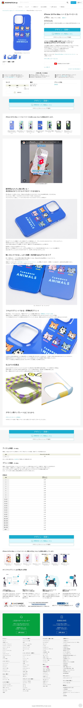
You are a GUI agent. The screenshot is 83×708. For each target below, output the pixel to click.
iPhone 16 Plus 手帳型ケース (49, 127)
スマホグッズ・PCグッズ (48, 648)
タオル (4, 676)
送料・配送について (67, 666)
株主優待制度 (65, 673)
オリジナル (20, 10)
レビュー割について (67, 653)
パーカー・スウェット (7, 644)
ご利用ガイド (65, 640)
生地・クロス (45, 657)
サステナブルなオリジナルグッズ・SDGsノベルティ (71, 643)
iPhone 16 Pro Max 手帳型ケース (40, 127)
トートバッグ (5, 663)
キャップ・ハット (26, 647)
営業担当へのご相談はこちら (63, 33)
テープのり (25, 673)
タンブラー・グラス (27, 682)
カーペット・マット (7, 689)
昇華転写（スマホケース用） (47, 313)
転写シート (45, 682)
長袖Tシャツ (5, 642)
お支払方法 (65, 663)
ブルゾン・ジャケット (7, 645)
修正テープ (25, 674)
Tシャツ (4, 640)
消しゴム (25, 676)
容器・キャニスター (27, 689)
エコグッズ (45, 673)
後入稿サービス (66, 657)
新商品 (45, 666)
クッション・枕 (6, 679)
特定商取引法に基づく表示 (68, 687)
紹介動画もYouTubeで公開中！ (64, 63)
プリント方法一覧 (66, 682)
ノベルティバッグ (6, 671)
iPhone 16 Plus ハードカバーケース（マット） (30, 127)
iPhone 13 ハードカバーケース (65, 560)
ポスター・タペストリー (7, 685)
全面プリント (45, 681)
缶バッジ (45, 644)
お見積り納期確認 (66, 648)
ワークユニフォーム (7, 655)
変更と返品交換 (68, 668)
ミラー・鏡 (45, 653)
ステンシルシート (26, 668)
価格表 (63, 17)
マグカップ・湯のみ (27, 681)
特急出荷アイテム (46, 671)
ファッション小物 (26, 640)
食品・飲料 (45, 686)
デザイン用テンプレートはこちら (51, 58)
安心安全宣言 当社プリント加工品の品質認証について (62, 604)
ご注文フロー (65, 647)
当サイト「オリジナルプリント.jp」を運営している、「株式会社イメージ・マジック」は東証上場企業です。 (14, 604)
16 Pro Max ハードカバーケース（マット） (27, 262)
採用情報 (65, 695)
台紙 (24, 663)
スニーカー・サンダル (27, 644)
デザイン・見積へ (62, 30)
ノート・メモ (25, 658)
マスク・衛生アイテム (47, 658)
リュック (4, 666)
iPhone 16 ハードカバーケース (37, 560)
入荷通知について (66, 658)
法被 (4, 657)
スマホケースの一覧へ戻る (73, 68)
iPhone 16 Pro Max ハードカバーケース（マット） (65, 54)
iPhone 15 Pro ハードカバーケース (8, 560)
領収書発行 (65, 665)
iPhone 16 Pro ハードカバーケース (59, 127)
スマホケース (45, 647)
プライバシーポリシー (67, 690)
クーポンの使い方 (66, 652)
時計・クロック (6, 687)
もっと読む (46, 67)
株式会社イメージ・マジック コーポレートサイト (71, 693)
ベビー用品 (5, 658)
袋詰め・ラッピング (68, 670)
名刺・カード (25, 661)
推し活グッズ (45, 679)
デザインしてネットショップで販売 (62, 37)
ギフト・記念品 (46, 668)
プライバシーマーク (77, 605)
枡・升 (24, 686)
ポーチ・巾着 (5, 668)
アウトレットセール (47, 684)
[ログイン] (73, 2)
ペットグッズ (45, 674)
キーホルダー (45, 642)
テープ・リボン (26, 665)
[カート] (79, 2)
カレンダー (5, 690)
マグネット (25, 666)
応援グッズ (45, 676)
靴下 (24, 642)
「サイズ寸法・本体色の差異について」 (10, 77)
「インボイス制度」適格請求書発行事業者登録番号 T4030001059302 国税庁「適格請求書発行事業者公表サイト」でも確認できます (38, 604)
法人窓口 (16, 459)
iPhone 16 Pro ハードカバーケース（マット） (68, 127)
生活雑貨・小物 (46, 652)
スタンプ (25, 660)
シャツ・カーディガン (7, 650)
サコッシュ (5, 665)
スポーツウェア (6, 653)
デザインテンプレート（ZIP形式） (13, 417)
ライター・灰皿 (46, 660)
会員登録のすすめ (66, 645)
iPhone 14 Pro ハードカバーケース (55, 560)
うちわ (44, 650)
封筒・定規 (25, 671)
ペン (24, 656)
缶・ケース (45, 655)
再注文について (66, 650)
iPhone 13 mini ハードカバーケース (46, 560)
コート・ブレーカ (6, 647)
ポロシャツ (5, 648)
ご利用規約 (65, 689)
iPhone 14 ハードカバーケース (27, 560)
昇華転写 (56, 84)
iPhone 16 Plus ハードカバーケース (21, 127)
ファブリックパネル (7, 684)
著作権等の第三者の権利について (69, 655)
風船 (4, 692)
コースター (25, 687)
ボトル (24, 684)
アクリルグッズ (46, 640)
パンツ (4, 652)
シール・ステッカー (27, 655)
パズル (44, 645)
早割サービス (65, 660)
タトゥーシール (26, 648)
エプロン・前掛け (26, 645)
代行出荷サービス (66, 671)
